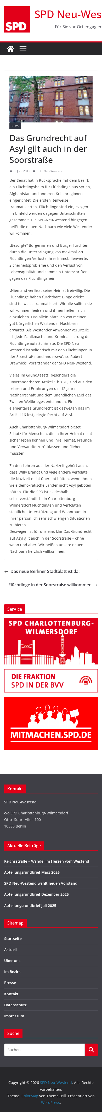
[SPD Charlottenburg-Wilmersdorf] (51, 621)
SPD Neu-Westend (50, 171)
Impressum (14, 1015)
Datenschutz (15, 1004)
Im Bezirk (12, 971)
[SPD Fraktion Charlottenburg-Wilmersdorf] (51, 672)
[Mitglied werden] (51, 699)
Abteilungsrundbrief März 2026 (32, 872)
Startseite (13, 938)
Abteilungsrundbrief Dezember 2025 (36, 894)
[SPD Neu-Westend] (10, 48)
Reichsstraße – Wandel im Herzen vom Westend (46, 861)
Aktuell (10, 949)
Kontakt (11, 993)
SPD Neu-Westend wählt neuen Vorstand (40, 883)
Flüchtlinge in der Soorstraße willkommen (50, 585)
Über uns (12, 960)
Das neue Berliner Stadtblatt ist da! (45, 571)
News (15, 126)
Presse (10, 982)
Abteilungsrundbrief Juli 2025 (30, 905)
